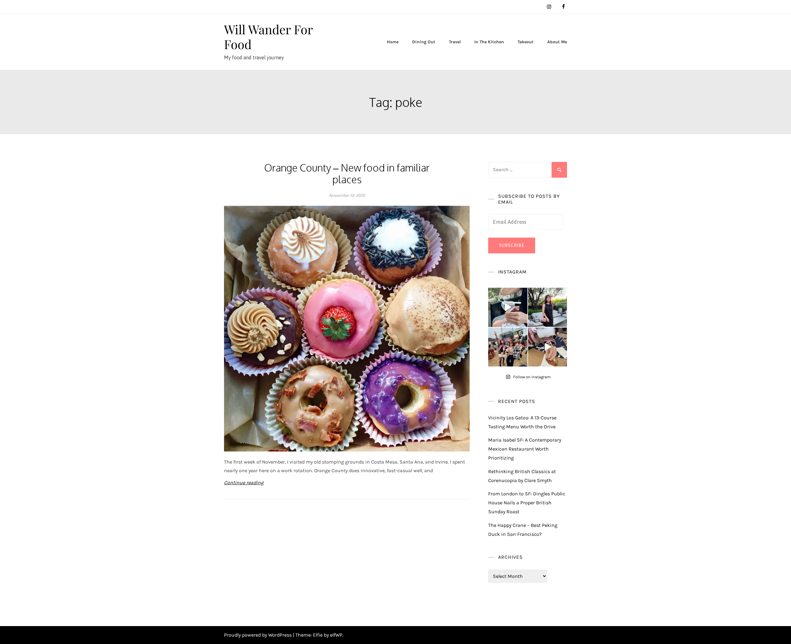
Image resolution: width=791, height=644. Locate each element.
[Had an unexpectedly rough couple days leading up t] (507, 347)
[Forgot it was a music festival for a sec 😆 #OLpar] (547, 347)
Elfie (318, 635)
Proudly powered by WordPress (258, 635)
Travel (455, 41)
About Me (557, 41)
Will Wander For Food (268, 36)
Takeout (526, 41)
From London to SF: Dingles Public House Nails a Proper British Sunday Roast (526, 503)
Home (393, 41)
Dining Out (423, 41)
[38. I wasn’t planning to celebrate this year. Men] (547, 307)
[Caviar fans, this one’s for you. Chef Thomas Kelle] (507, 307)
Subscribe (511, 245)
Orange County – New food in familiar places (346, 173)
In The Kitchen (489, 41)
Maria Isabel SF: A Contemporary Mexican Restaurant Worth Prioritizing (524, 449)
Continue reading (244, 482)
